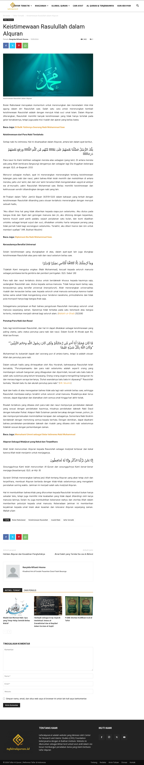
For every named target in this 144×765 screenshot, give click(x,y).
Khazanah (40, 5)
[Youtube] (124, 737)
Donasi (124, 762)
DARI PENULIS (30, 590)
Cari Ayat (78, 5)
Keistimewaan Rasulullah (38, 520)
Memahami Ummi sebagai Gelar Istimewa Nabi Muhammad (45, 434)
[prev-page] (5, 632)
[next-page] (9, 632)
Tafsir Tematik (21, 5)
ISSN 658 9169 (124, 5)
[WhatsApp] (25, 45)
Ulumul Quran (59, 5)
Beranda (6, 15)
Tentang (94, 762)
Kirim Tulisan (114, 762)
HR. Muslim (65, 383)
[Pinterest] (19, 45)
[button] (137, 6)
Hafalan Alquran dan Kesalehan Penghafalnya (24, 554)
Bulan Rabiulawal (18, 520)
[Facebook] (6, 45)
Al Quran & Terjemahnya (100, 5)
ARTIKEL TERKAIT (13, 590)
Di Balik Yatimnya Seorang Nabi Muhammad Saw (40, 127)
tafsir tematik (68, 520)
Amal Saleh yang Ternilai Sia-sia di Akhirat (74, 554)
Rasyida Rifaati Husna (18, 39)
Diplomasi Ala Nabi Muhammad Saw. (33, 237)
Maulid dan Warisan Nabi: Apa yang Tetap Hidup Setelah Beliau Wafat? (16, 620)
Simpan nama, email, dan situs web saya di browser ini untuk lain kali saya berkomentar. (46, 698)
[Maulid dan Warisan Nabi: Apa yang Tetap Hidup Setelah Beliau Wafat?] (17, 605)
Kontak (132, 762)
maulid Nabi (55, 520)
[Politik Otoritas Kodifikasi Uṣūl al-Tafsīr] (79, 605)
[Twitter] (12, 45)
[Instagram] (109, 737)
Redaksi (103, 762)
